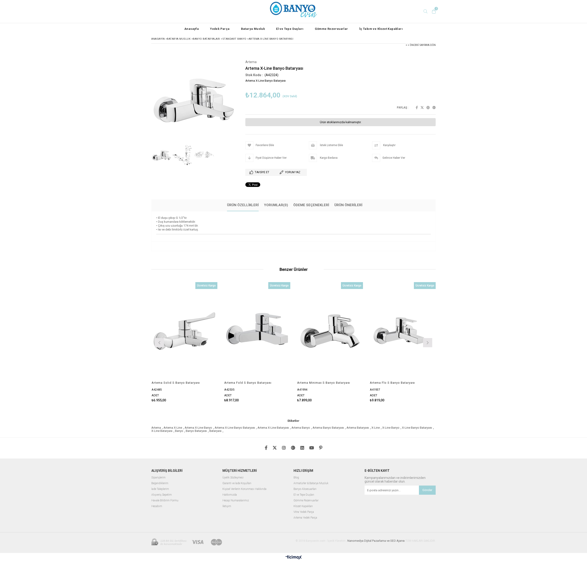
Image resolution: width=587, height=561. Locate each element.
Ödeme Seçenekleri (311, 205)
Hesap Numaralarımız (235, 500)
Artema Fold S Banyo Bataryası (247, 382)
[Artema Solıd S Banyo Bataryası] (185, 331)
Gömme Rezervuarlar (331, 29)
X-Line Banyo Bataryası (417, 427)
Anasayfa (191, 29)
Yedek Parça (220, 29)
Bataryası (215, 431)
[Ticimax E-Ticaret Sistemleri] (293, 557)
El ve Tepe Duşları (289, 29)
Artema (156, 427)
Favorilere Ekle (184, 342)
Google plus (434, 108)
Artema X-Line (172, 427)
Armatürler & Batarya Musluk (311, 483)
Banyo (179, 431)
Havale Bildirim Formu (164, 500)
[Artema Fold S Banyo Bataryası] (257, 331)
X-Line (375, 427)
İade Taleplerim (160, 489)
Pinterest (428, 108)
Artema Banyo (300, 427)
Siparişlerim (158, 477)
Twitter (422, 108)
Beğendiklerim (159, 483)
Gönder (427, 490)
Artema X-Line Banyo (198, 427)
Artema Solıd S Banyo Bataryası (176, 382)
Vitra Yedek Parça (304, 512)
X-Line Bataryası (161, 431)
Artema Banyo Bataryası (328, 427)
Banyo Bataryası (196, 431)
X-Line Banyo (390, 427)
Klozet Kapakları (303, 506)
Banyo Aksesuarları (305, 489)
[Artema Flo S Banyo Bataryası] (403, 331)
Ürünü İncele (200, 342)
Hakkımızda (229, 494)
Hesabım (156, 506)
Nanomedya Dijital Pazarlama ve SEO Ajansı (376, 540)
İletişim (226, 506)
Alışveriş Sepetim (161, 494)
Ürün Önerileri (348, 205)
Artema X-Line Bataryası (273, 427)
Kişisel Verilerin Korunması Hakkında (244, 489)
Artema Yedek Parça (305, 517)
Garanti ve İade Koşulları (236, 483)
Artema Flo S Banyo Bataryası (392, 382)
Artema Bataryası (357, 427)
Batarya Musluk (253, 29)
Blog (296, 477)
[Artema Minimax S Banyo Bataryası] (330, 331)
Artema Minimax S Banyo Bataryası (323, 382)
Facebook (417, 108)
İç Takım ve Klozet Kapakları (381, 29)
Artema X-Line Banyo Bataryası (235, 427)
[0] (434, 11)
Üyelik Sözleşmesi (233, 477)
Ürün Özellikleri (243, 205)
